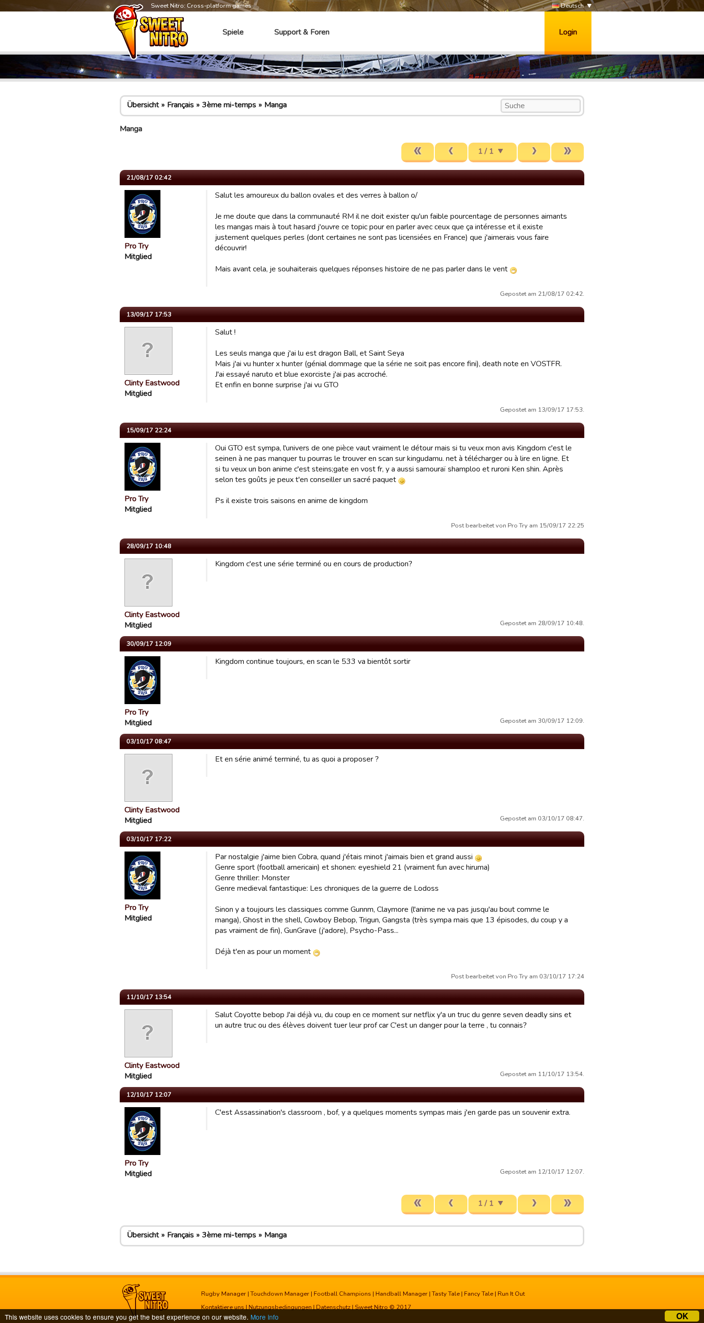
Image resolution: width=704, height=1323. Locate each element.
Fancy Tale (478, 1293)
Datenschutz (333, 1307)
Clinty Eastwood (152, 383)
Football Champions (342, 1293)
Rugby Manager (223, 1293)
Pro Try (136, 246)
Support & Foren (301, 32)
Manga (275, 105)
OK (682, 1316)
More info (264, 1317)
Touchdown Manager (279, 1293)
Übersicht (143, 105)
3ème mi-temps (229, 105)
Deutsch (571, 5)
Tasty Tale (446, 1293)
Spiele (233, 32)
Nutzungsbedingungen (280, 1307)
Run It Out (511, 1293)
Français (180, 105)
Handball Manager (401, 1293)
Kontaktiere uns (222, 1307)
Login (568, 32)
